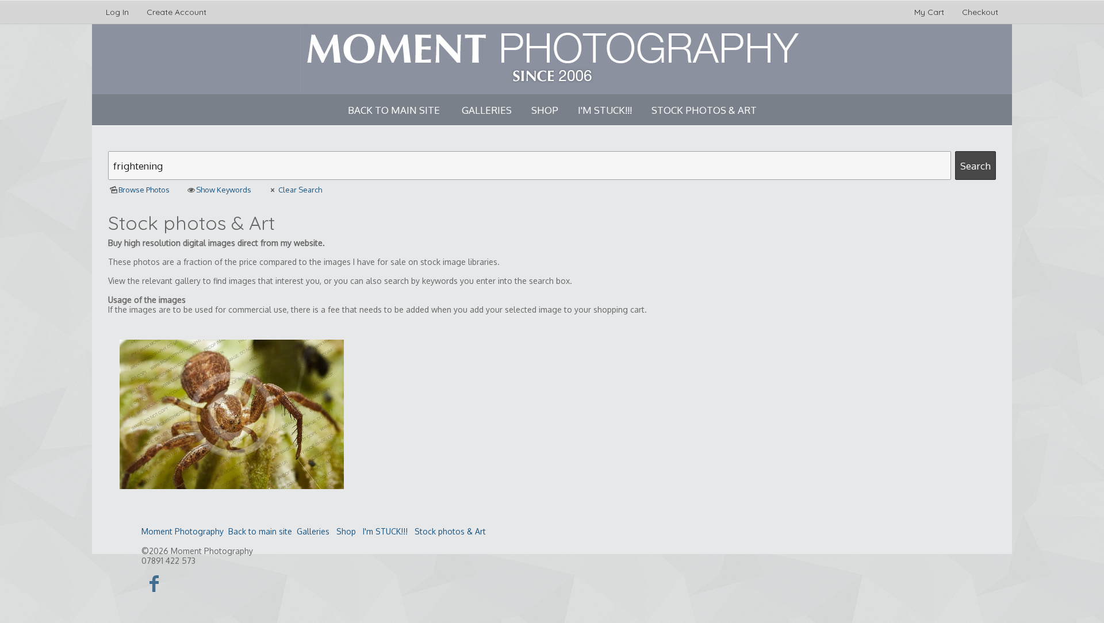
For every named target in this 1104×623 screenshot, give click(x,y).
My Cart (930, 12)
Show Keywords (223, 189)
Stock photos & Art (704, 110)
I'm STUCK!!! (605, 110)
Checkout (980, 12)
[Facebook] (154, 583)
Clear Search (299, 189)
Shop (544, 110)
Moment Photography (182, 531)
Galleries (487, 110)
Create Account (176, 12)
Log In (117, 12)
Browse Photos (144, 189)
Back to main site (394, 110)
